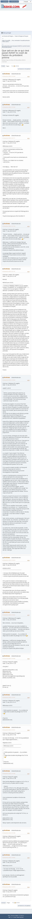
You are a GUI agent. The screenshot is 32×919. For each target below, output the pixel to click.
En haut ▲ (21, 915)
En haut (4, 902)
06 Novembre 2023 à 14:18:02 (8, 380)
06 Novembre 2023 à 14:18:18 (8, 560)
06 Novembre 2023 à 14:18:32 (8, 615)
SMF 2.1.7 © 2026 (12, 917)
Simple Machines (20, 917)
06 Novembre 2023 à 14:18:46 (8, 658)
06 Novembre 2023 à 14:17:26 (8, 226)
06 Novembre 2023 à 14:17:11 (8, 138)
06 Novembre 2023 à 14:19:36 (8, 773)
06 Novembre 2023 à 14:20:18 (8, 887)
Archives (7, 74)
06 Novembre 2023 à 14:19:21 (8, 730)
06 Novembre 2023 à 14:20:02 (8, 857)
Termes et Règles (14, 915)
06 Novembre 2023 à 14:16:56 (8, 107)
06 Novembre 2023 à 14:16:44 (8, 76)
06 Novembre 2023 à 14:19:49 (8, 833)
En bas (3, 66)
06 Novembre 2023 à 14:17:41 (8, 271)
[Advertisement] (16, 20)
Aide (9, 915)
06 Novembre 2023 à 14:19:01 (8, 697)
